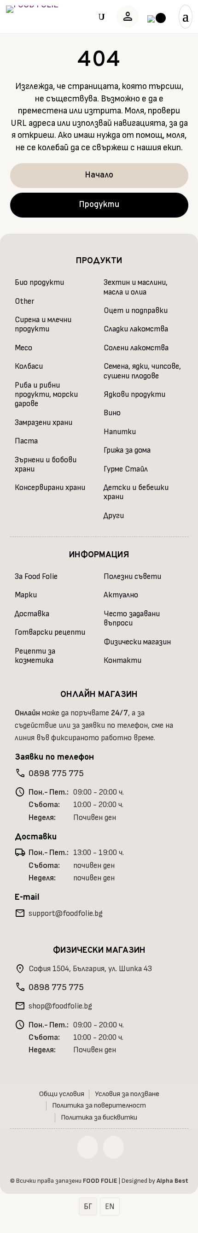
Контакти (122, 660)
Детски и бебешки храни (136, 492)
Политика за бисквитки (99, 1117)
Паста (26, 441)
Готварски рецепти (50, 632)
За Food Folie (36, 576)
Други (114, 515)
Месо (23, 348)
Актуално (121, 595)
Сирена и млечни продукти (43, 324)
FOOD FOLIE (100, 1181)
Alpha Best (172, 1181)
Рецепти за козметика (35, 656)
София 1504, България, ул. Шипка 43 (90, 968)
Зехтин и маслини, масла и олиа (136, 287)
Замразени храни (43, 422)
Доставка (32, 614)
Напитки (120, 432)
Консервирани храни (50, 487)
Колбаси (29, 366)
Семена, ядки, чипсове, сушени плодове (142, 371)
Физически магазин (137, 642)
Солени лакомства (136, 348)
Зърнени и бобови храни (45, 464)
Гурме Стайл (126, 469)
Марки (26, 595)
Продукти (99, 205)
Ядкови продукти (134, 394)
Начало (99, 175)
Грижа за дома (127, 450)
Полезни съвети (132, 576)
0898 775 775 (56, 773)
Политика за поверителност (99, 1105)
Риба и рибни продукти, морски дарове (46, 395)
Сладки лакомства (136, 329)
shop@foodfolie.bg (60, 1006)
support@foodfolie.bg (66, 913)
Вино (112, 413)
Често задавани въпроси (132, 618)
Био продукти (39, 282)
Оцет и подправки (136, 310)
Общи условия (61, 1094)
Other (24, 301)
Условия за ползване (127, 1094)
